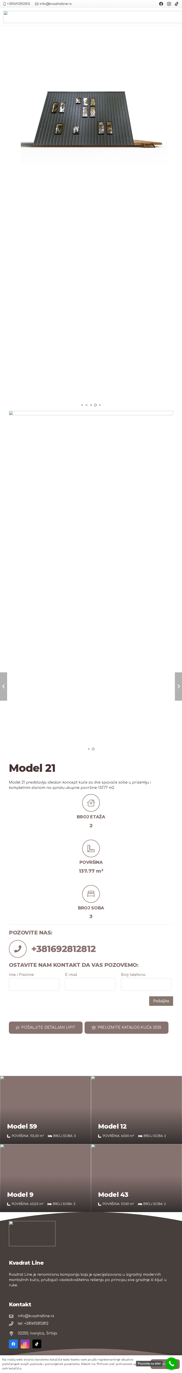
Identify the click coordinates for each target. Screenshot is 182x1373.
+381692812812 (63, 948)
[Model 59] (45, 1110)
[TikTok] (176, 4)
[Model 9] (45, 1178)
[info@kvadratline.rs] (13, 1316)
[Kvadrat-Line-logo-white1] (32, 1233)
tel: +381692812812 (33, 1324)
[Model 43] (136, 1178)
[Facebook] (161, 4)
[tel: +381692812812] (13, 1324)
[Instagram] (169, 4)
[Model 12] (136, 1110)
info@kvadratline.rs (36, 1316)
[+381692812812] (20, 949)
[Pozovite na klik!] (171, 1363)
